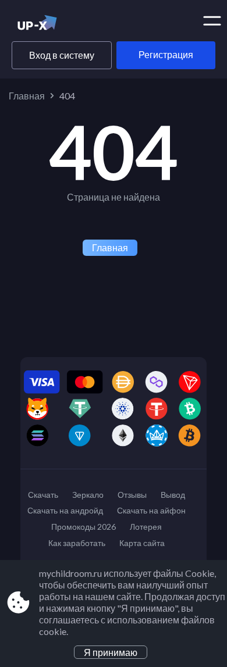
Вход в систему (61, 54)
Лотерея (146, 527)
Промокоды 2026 (83, 527)
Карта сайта (142, 543)
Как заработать (76, 543)
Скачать (43, 495)
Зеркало (88, 495)
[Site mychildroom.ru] (57, 25)
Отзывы (132, 495)
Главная (27, 95)
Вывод (173, 495)
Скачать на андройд (65, 510)
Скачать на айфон (151, 510)
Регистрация (166, 54)
